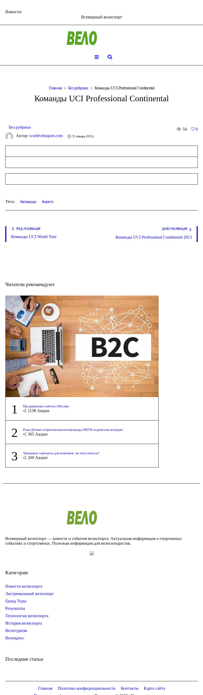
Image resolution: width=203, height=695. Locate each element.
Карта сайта (154, 688)
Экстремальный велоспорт (29, 593)
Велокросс (14, 638)
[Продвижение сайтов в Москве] (82, 346)
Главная (55, 88)
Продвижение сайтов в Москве (46, 406)
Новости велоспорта (23, 586)
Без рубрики (78, 88)
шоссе (48, 201)
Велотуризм (16, 630)
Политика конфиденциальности (87, 688)
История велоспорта (23, 623)
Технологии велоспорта (26, 616)
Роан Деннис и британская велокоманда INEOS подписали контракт (73, 430)
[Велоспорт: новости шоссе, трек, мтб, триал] (101, 38)
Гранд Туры (15, 601)
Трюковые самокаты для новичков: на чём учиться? (61, 453)
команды (29, 201)
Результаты (15, 608)
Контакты (130, 688)
